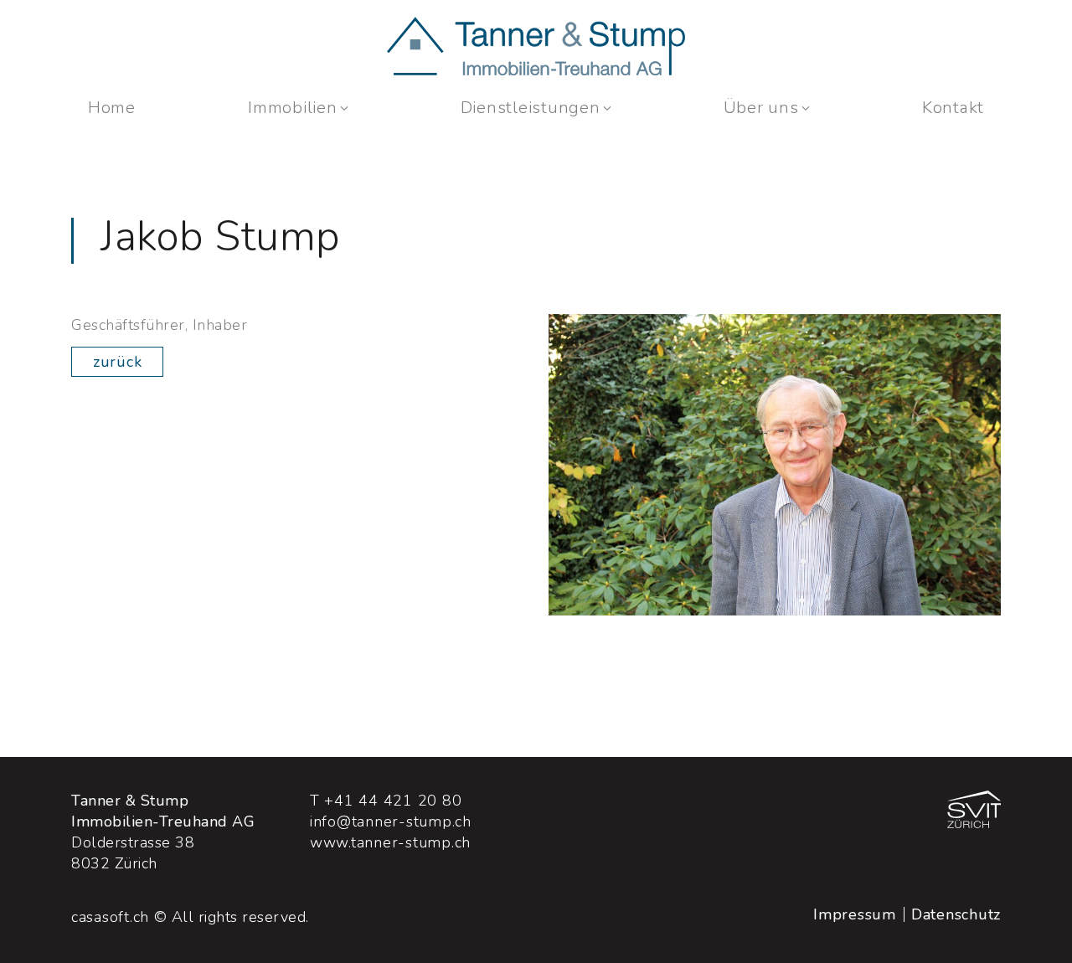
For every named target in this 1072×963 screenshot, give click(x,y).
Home (112, 107)
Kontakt (953, 107)
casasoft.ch (110, 917)
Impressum (854, 914)
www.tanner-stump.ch (390, 842)
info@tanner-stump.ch (391, 821)
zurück (117, 362)
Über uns (761, 107)
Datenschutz (956, 914)
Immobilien (292, 107)
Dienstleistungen (530, 107)
